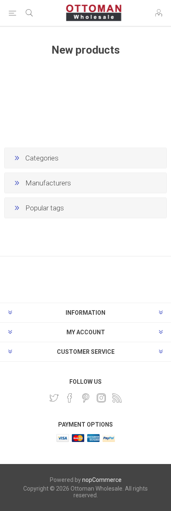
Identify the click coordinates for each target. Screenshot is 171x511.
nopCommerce (102, 479)
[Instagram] (101, 398)
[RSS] (117, 398)
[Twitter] (54, 398)
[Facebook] (69, 398)
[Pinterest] (85, 398)
